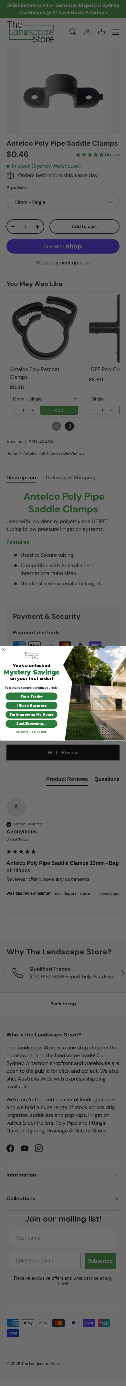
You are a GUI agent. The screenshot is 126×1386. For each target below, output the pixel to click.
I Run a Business (31, 705)
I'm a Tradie (32, 696)
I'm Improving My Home (32, 714)
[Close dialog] (3, 649)
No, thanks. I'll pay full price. (31, 732)
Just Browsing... (31, 724)
